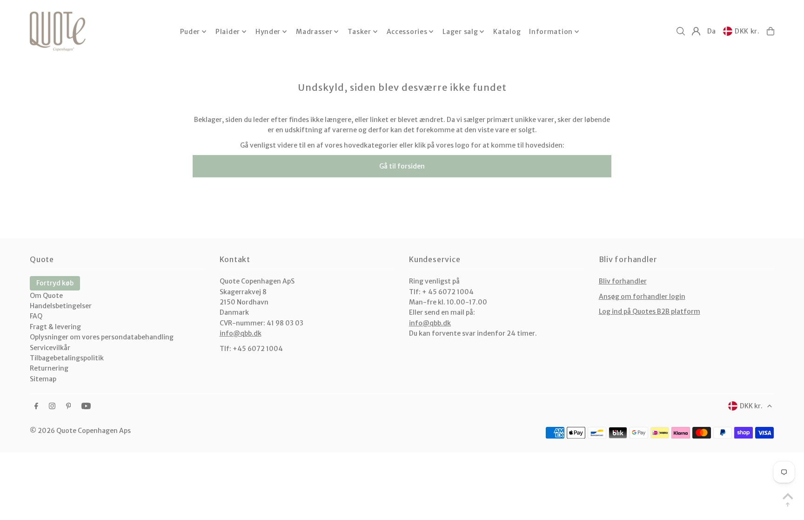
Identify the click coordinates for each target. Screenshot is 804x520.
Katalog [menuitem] (507, 31)
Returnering (49, 368)
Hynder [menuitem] (268, 31)
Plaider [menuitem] (227, 31)
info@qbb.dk (240, 333)
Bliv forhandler (623, 281)
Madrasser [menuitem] (314, 31)
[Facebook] (36, 406)
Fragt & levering (55, 327)
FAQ (36, 316)
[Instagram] (52, 406)
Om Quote (46, 295)
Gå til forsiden (402, 166)
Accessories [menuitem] (407, 31)
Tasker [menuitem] (359, 31)
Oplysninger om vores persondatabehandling (102, 337)
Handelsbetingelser (61, 306)
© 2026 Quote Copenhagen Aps (80, 430)
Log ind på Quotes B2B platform (649, 311)
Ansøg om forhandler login (642, 296)
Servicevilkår (50, 348)
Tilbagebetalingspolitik (67, 358)
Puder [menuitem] (190, 31)
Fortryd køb (55, 283)
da (711, 31)
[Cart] (770, 31)
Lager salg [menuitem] (460, 31)
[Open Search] (681, 31)
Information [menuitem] (551, 31)
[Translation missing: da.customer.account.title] (696, 31)
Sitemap (43, 379)
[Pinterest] (68, 406)
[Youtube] (86, 406)
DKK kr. (747, 31)
